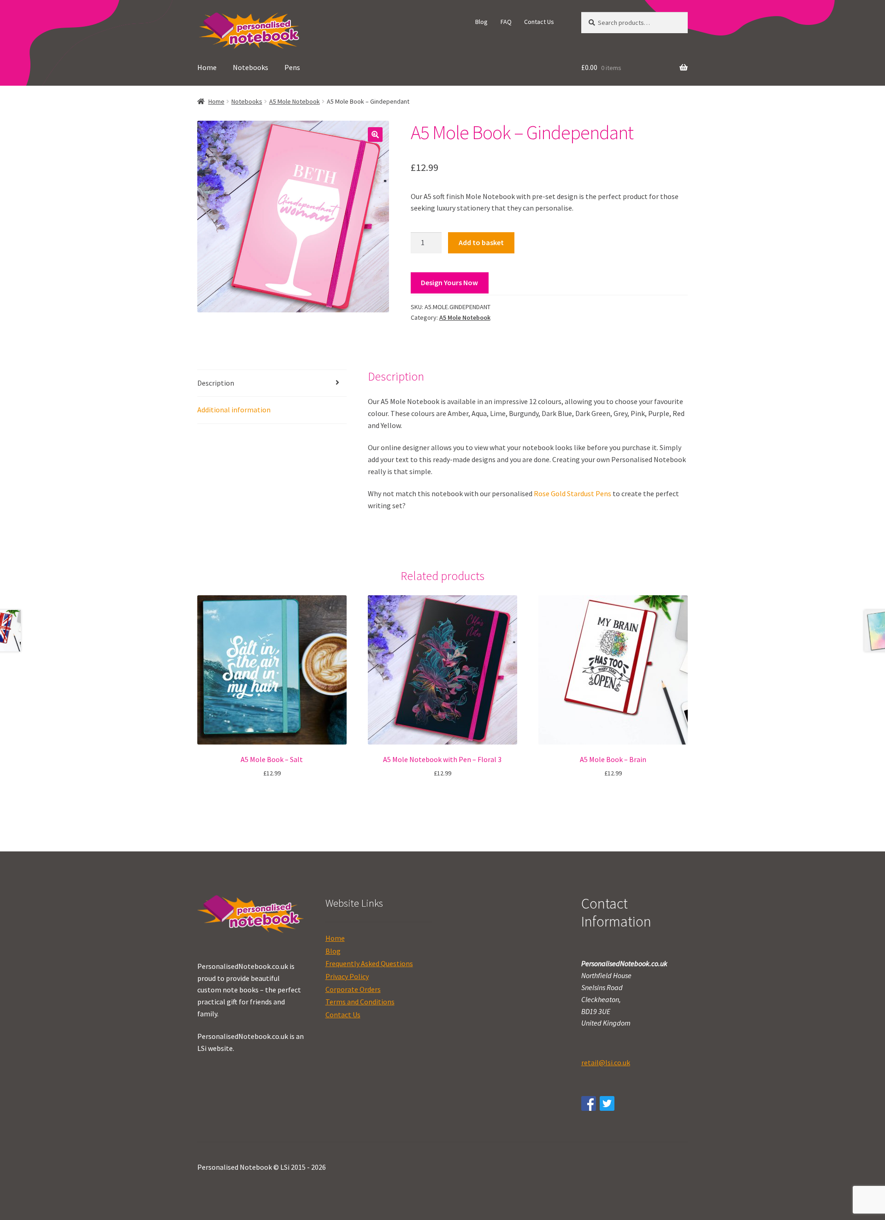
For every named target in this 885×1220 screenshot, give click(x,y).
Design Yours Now (449, 282)
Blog (481, 22)
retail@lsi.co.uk (605, 1062)
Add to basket (481, 242)
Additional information (234, 409)
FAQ (506, 22)
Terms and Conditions (360, 1001)
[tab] (272, 383)
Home (207, 67)
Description (215, 382)
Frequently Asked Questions (369, 963)
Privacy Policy (347, 976)
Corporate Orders (353, 989)
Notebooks (250, 67)
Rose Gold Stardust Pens (572, 493)
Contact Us (539, 22)
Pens (292, 67)
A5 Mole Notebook (294, 101)
